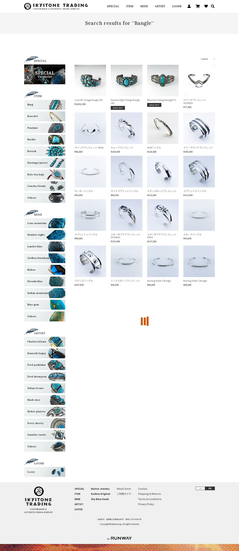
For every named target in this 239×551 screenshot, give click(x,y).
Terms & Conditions (149, 499)
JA (200, 488)
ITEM (129, 6)
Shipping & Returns (149, 494)
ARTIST (160, 6)
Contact (142, 488)
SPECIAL (113, 6)
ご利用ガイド (124, 494)
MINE (144, 6)
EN (210, 488)
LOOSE (177, 6)
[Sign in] (188, 6)
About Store (124, 488)
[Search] (211, 6)
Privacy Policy (146, 504)
